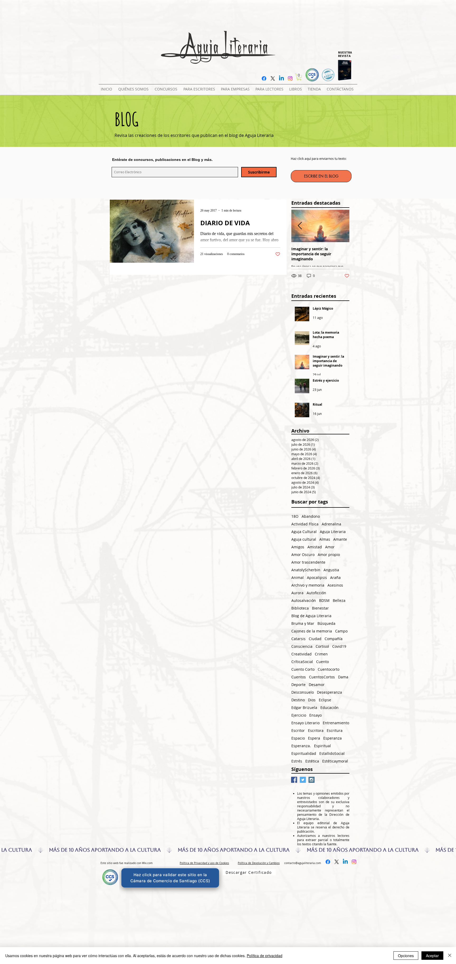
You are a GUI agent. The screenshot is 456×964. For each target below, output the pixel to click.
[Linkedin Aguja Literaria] (281, 78)
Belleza (339, 600)
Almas (324, 539)
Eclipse (325, 700)
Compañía (334, 638)
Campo (341, 631)
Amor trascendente (308, 562)
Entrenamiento (336, 723)
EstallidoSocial (332, 753)
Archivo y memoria (307, 585)
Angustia (331, 570)
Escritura (335, 730)
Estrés (296, 761)
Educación (329, 707)
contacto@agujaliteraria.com (302, 863)
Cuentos (298, 677)
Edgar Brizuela (304, 707)
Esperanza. (301, 746)
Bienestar (320, 608)
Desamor (317, 684)
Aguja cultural (303, 539)
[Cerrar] (449, 955)
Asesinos (335, 585)
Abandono (311, 516)
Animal (297, 577)
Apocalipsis (317, 577)
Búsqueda (326, 623)
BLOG (127, 119)
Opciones (406, 955)
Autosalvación (303, 600)
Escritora (316, 730)
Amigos (297, 547)
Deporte (298, 684)
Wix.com (147, 863)
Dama (343, 677)
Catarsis (298, 638)
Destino (298, 700)
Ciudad (315, 638)
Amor (330, 547)
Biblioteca (300, 608)
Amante (340, 539)
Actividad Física (305, 524)
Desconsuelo (302, 692)
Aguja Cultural (304, 531)
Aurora (297, 593)
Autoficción (316, 593)
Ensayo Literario (305, 723)
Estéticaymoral (335, 761)
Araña (335, 577)
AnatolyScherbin (305, 570)
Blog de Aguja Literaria (311, 615)
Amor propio (329, 554)
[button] (167, 86)
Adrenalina (331, 524)
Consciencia (301, 646)
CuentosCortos (322, 677)
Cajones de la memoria (311, 631)
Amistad (314, 547)
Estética (312, 761)
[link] (299, 77)
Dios (312, 700)
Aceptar (432, 955)
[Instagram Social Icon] (311, 780)
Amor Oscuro (303, 554)
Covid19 (339, 646)
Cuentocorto (328, 669)
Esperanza (332, 738)
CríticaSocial (302, 661)
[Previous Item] (299, 226)
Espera (314, 738)
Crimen (321, 654)
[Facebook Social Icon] (294, 780)
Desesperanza (329, 692)
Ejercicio (298, 715)
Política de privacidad (264, 955)
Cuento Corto (303, 669)
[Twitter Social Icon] (303, 780)
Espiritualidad (303, 753)
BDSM (324, 600)
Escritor (298, 730)
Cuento (322, 661)
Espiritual (322, 746)
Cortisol (322, 646)
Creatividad (301, 654)
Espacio (298, 738)
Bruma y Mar (302, 623)
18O (294, 516)
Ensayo (315, 715)
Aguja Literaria (333, 531)
